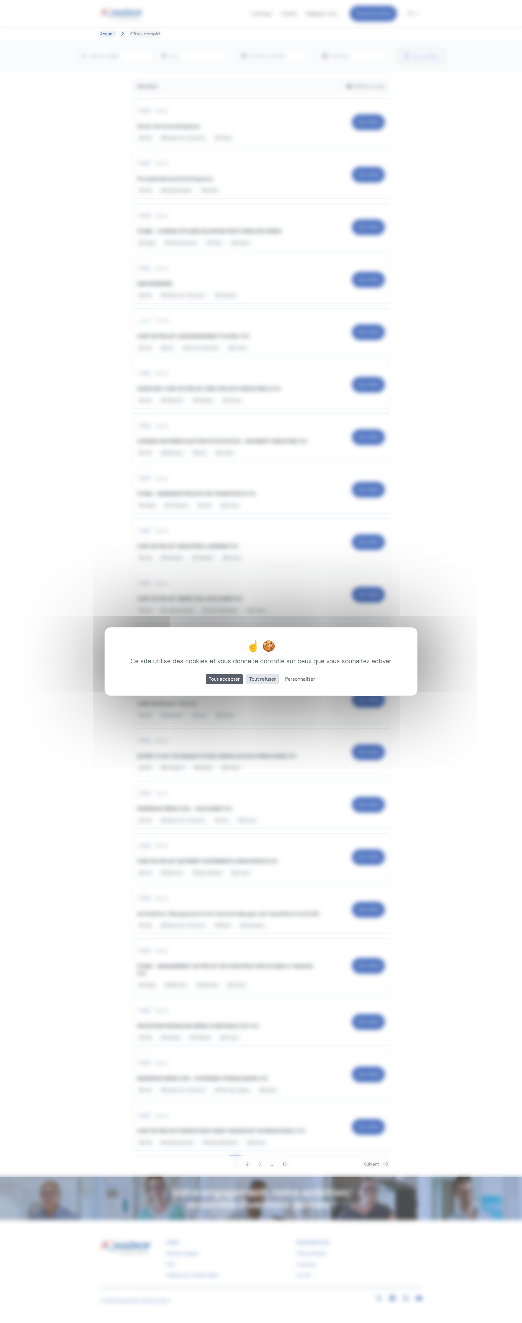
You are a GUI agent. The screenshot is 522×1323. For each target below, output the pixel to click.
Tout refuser (262, 679)
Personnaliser (300, 679)
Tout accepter (224, 679)
